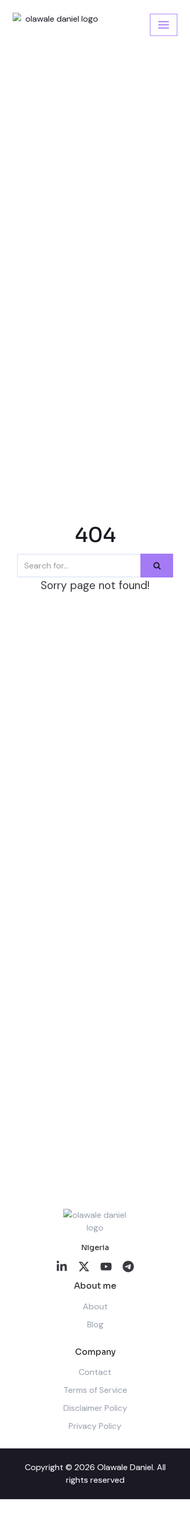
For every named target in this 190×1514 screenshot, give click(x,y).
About (95, 1306)
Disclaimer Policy (95, 1408)
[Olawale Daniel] (57, 25)
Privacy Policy (95, 1426)
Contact (95, 1372)
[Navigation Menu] (163, 25)
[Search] (156, 565)
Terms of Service (95, 1390)
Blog (95, 1324)
